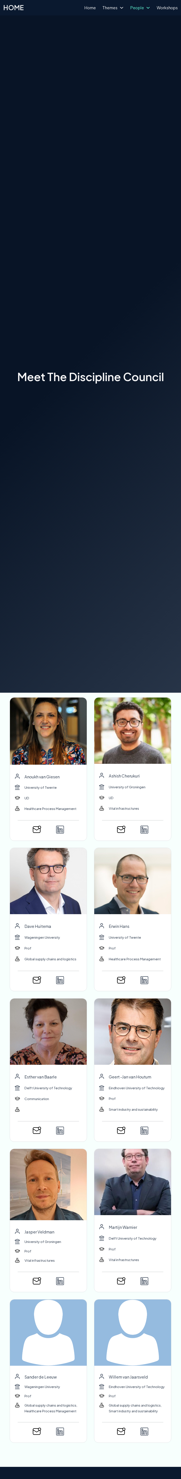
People (137, 7)
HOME (13, 7)
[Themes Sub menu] (122, 8)
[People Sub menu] (148, 8)
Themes (109, 7)
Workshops (167, 7)
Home (90, 7)
